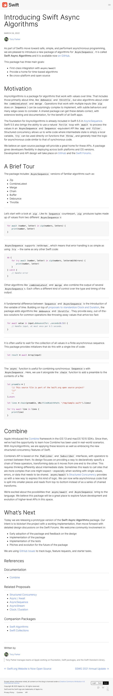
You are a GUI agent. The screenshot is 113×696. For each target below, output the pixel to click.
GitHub (62, 153)
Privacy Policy (9, 692)
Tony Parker (15, 39)
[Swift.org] (10, 4)
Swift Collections (19, 630)
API (26, 692)
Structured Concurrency (82, 474)
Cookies (20, 692)
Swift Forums (83, 153)
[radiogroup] (100, 683)
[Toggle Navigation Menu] (109, 4)
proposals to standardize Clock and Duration (73, 307)
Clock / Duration (19, 609)
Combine (34, 438)
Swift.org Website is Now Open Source (29, 668)
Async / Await (17, 598)
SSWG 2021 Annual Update (90, 668)
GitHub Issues (27, 551)
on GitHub (63, 55)
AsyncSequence (93, 120)
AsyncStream (17, 605)
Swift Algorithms (19, 626)
